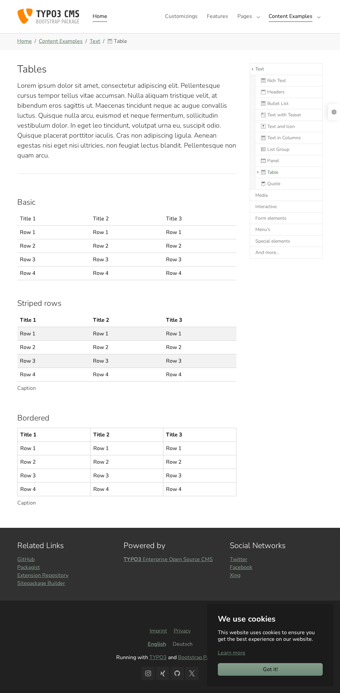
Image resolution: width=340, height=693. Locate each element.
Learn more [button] (231, 652)
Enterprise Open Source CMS (168, 559)
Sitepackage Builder (41, 583)
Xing (235, 575)
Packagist (28, 567)
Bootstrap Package (200, 657)
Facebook (241, 567)
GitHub (26, 559)
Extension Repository (42, 575)
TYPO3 (158, 657)
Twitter (238, 559)
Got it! (270, 669)
